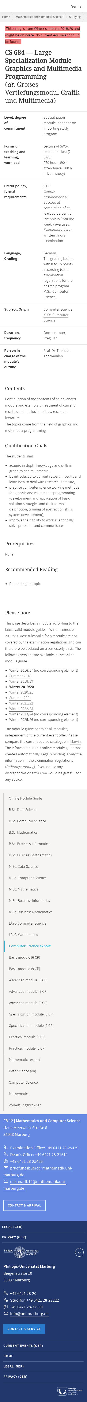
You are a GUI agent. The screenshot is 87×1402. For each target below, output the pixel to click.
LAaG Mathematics (23, 934)
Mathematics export (24, 1059)
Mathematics (19, 1093)
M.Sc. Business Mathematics (30, 912)
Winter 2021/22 (21, 703)
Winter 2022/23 (21, 708)
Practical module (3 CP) (27, 1037)
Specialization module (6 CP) (31, 1014)
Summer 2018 (20, 676)
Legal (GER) (12, 1227)
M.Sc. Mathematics (23, 889)
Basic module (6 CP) (24, 957)
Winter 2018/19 (21, 681)
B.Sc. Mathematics (23, 832)
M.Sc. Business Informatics (29, 900)
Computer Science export (30, 946)
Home (6, 17)
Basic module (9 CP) (24, 968)
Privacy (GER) (14, 1237)
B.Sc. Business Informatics (29, 844)
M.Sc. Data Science (23, 866)
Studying (75, 17)
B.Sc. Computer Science (27, 821)
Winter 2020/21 (21, 692)
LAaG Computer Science (27, 923)
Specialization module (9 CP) (31, 1025)
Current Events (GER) (23, 1346)
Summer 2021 (20, 697)
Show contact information (79, 1252)
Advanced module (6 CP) (28, 991)
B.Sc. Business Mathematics (30, 855)
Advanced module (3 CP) (28, 980)
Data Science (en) (22, 1071)
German (77, 6)
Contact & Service (24, 1329)
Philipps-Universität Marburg (21, 1252)
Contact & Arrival (24, 1205)
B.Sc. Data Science (23, 809)
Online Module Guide (25, 798)
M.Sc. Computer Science (28, 878)
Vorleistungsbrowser (25, 1105)
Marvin (75, 741)
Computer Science (23, 1082)
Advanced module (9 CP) (28, 1003)
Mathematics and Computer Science (39, 17)
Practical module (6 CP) (27, 1048)
